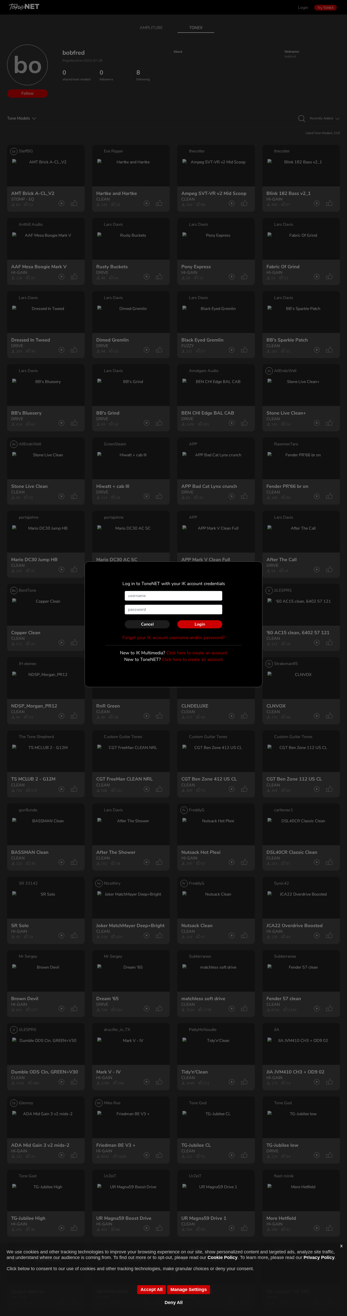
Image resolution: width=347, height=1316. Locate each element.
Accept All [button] (151, 1289)
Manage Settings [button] (188, 1289)
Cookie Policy (223, 1257)
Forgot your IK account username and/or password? (173, 637)
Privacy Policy (319, 1257)
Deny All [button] (174, 1302)
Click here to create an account (196, 653)
